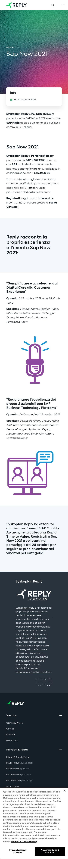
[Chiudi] (64, 790)
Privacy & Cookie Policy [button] (17, 757)
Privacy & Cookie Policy (24, 842)
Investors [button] (10, 735)
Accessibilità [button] (12, 786)
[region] (34, 823)
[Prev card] (39, 682)
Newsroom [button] (11, 741)
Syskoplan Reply (24, 608)
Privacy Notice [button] (19, 763)
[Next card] (48, 682)
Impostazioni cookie (17, 851)
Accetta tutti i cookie (50, 851)
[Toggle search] (53, 5)
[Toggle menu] (63, 5)
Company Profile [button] (14, 723)
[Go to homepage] (16, 5)
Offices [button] (10, 729)
